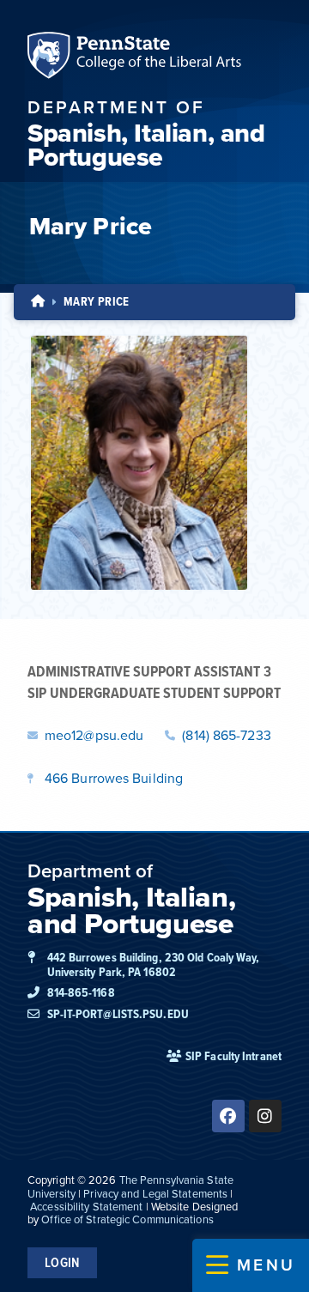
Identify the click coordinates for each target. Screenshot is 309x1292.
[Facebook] (228, 1116)
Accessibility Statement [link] (86, 1206)
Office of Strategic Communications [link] (127, 1219)
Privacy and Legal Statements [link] (155, 1194)
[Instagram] (265, 1116)
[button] (250, 1265)
